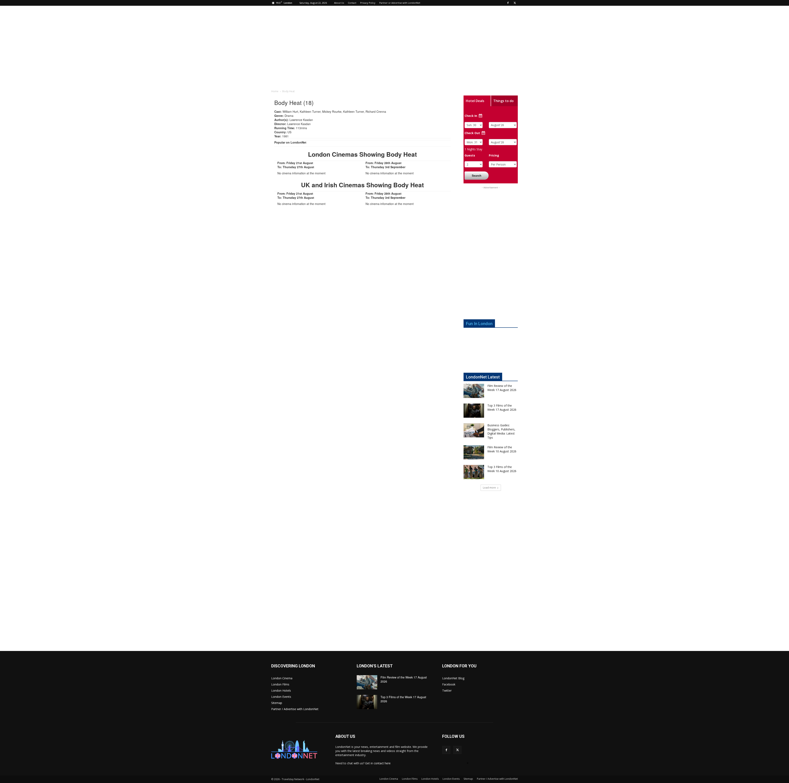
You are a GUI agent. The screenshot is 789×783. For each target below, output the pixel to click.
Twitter (447, 690)
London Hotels (281, 690)
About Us (339, 2)
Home (274, 91)
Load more (489, 487)
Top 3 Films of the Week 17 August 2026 (501, 408)
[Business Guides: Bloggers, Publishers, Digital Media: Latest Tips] (474, 430)
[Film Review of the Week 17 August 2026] (474, 391)
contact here (382, 763)
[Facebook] (508, 3)
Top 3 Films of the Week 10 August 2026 (501, 469)
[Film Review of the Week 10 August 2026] (474, 452)
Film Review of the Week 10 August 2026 (501, 449)
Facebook (448, 684)
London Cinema (281, 678)
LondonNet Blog (453, 678)
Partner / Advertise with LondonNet (294, 709)
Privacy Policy (367, 2)
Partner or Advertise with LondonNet (399, 2)
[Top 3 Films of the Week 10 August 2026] (474, 472)
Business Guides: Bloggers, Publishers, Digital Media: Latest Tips (501, 431)
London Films (280, 684)
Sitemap (276, 703)
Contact (352, 2)
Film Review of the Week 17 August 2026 (501, 388)
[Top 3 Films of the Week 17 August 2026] (474, 411)
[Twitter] (515, 3)
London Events (281, 697)
